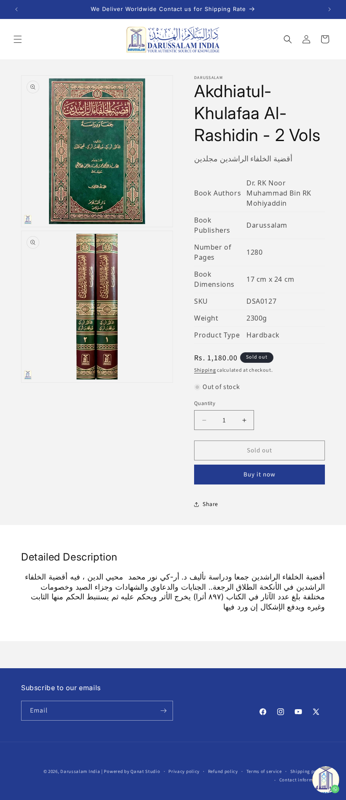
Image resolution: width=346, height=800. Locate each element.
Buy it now (259, 474)
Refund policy (223, 771)
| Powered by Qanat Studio (130, 771)
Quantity (204, 403)
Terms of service (264, 771)
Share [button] (210, 504)
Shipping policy (307, 771)
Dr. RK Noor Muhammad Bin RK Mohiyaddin (278, 193)
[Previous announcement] (16, 9)
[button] (17, 39)
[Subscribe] (163, 711)
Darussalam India (80, 771)
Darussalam (266, 225)
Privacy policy (184, 771)
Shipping (205, 370)
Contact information (302, 780)
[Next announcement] (329, 9)
